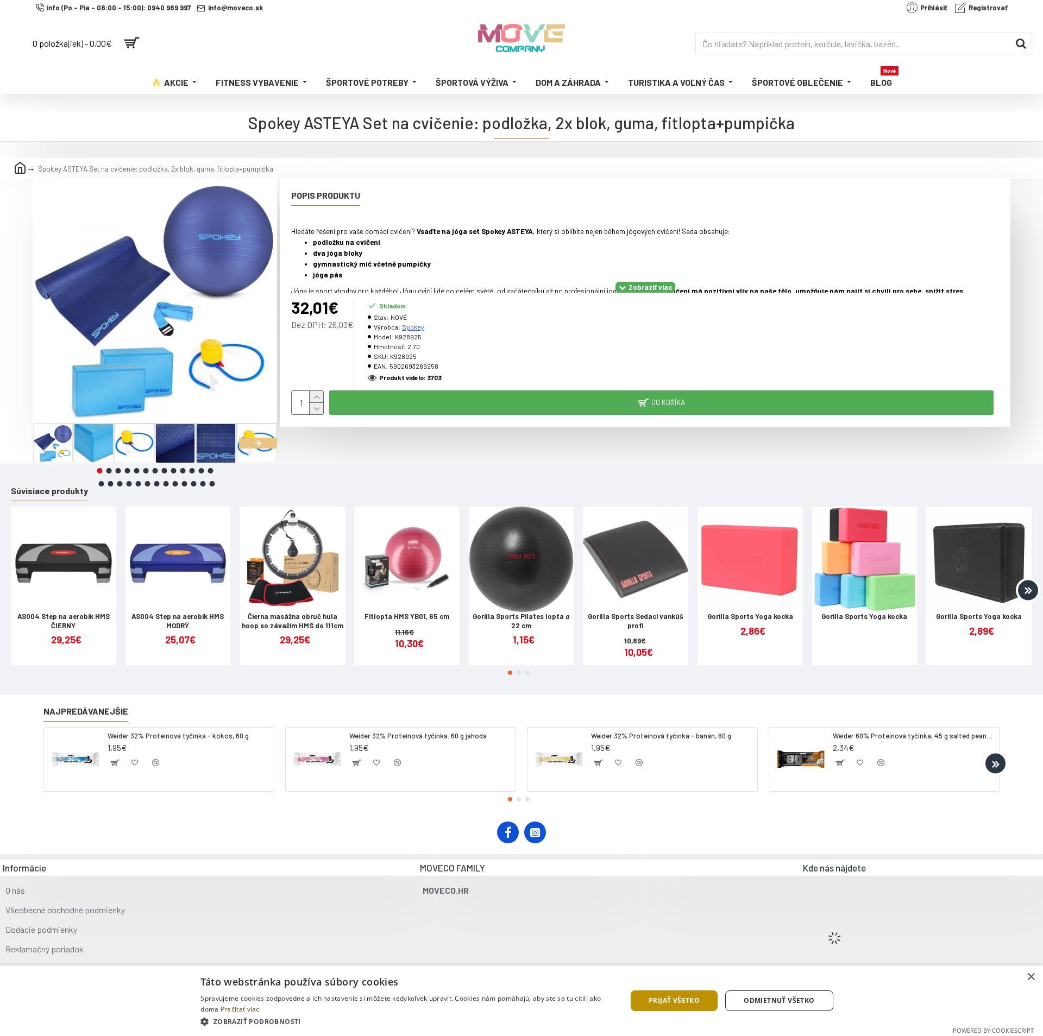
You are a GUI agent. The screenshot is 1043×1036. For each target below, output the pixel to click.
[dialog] (521, 1000)
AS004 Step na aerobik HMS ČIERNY (63, 621)
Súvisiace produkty (49, 490)
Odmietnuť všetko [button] (779, 1000)
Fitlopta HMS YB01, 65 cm (407, 616)
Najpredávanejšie (85, 711)
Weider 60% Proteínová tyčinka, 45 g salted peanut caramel (914, 735)
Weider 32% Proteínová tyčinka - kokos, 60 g (178, 735)
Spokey (413, 327)
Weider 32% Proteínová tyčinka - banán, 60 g (661, 735)
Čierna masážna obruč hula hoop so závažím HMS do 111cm (292, 621)
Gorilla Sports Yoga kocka (750, 616)
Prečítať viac (240, 1009)
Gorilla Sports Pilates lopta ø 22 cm (521, 621)
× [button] (1031, 977)
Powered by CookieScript (993, 1030)
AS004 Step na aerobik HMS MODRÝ (177, 621)
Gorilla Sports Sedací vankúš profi (635, 621)
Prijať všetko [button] (674, 1000)
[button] (52, 443)
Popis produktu (325, 195)
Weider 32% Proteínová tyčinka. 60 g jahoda (418, 735)
